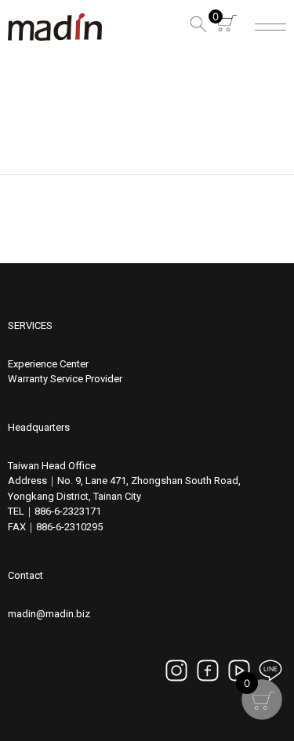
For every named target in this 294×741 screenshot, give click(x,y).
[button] (196, 27)
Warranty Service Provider (65, 379)
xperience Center (51, 364)
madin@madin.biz (49, 614)
